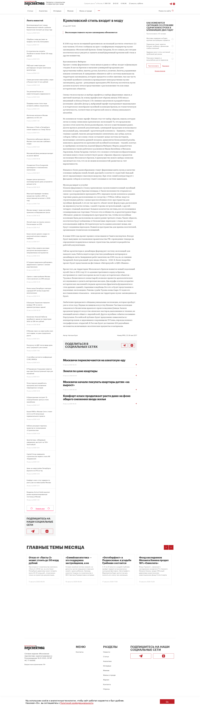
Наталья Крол (73, 335)
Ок (167, 701)
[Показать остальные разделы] (99, 10)
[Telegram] (170, 3)
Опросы (106, 688)
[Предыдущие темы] (166, 547)
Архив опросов (160, 71)
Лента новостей (35, 21)
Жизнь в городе (85, 10)
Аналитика (43, 10)
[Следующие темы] (171, 547)
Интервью (57, 10)
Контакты (79, 651)
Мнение (70, 10)
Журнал (106, 679)
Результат (165, 66)
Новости (106, 651)
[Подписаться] (174, 3)
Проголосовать (153, 66)
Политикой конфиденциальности (76, 702)
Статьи (30, 10)
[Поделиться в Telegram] (124, 345)
